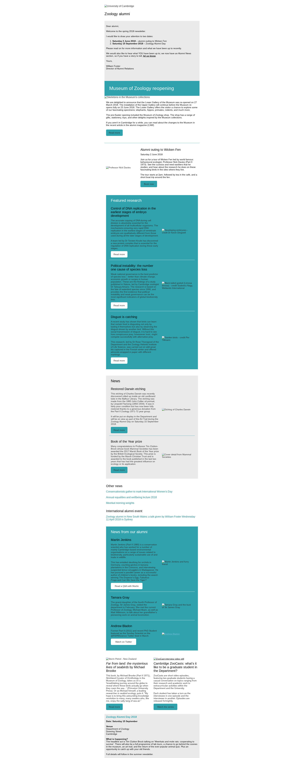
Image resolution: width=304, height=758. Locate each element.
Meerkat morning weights (120, 503)
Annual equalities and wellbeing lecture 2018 (131, 497)
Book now (149, 184)
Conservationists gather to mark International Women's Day (139, 491)
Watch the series (165, 707)
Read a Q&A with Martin (127, 586)
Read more (114, 132)
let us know (149, 56)
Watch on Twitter (123, 642)
